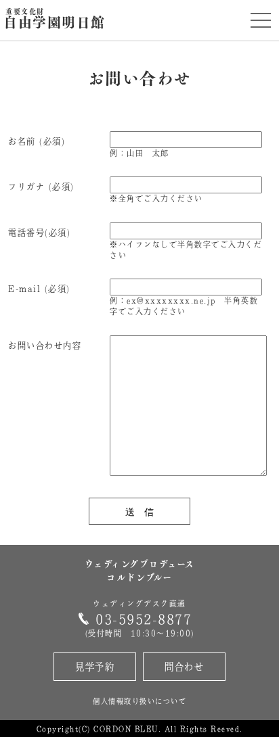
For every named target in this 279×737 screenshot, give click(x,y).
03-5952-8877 (143, 619)
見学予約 (94, 666)
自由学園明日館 (54, 19)
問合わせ (184, 666)
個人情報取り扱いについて (139, 700)
